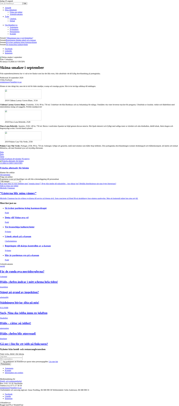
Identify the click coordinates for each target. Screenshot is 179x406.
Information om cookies (14, 373)
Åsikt (7, 16)
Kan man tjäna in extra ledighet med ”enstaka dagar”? (21, 184)
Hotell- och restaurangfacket (11, 381)
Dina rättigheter (11, 10)
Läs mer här (53, 362)
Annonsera (14, 27)
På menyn (25, 159)
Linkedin (8, 51)
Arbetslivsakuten (16, 14)
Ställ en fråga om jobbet (9, 186)
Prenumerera (14, 32)
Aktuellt (8, 8)
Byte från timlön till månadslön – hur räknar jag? (61, 184)
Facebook (8, 49)
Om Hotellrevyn (11, 25)
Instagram (8, 53)
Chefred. (13, 19)
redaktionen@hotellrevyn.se (11, 82)
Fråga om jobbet (16, 12)
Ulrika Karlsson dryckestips (10, 159)
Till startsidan (5, 175)
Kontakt (13, 34)
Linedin (8, 396)
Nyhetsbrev (14, 29)
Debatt (12, 21)
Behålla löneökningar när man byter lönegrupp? (98, 184)
